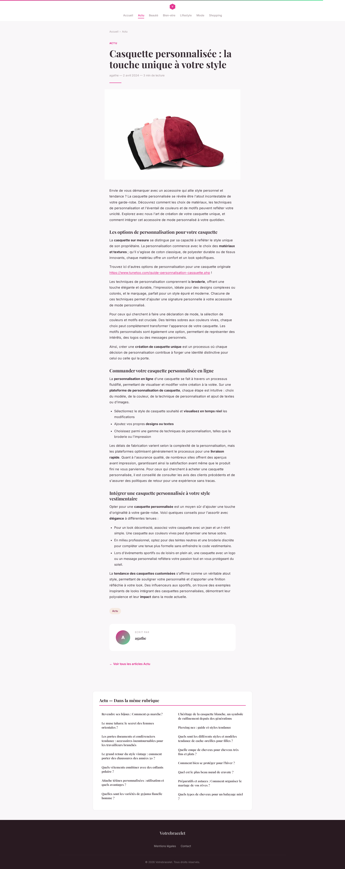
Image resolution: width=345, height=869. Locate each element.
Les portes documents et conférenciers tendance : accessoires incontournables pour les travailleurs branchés (132, 740)
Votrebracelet (172, 833)
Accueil (128, 15)
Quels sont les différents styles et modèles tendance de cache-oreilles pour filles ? (207, 738)
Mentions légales (165, 846)
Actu (141, 15)
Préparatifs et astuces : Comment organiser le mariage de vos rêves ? (210, 783)
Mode (200, 15)
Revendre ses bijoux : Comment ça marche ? (132, 714)
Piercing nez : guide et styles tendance (204, 727)
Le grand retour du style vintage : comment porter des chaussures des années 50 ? (132, 756)
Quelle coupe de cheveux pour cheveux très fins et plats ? (208, 752)
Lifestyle (186, 15)
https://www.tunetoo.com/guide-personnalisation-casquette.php (159, 273)
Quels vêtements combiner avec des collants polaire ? (132, 769)
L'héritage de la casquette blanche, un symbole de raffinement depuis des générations (210, 716)
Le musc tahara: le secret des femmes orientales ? (128, 725)
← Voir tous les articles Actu (129, 664)
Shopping (215, 15)
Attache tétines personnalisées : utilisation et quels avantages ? (133, 782)
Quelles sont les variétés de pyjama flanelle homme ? (132, 796)
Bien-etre (169, 15)
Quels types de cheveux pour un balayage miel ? (210, 796)
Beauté (153, 15)
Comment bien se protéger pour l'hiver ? (206, 763)
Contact (186, 846)
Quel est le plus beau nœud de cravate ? (205, 772)
